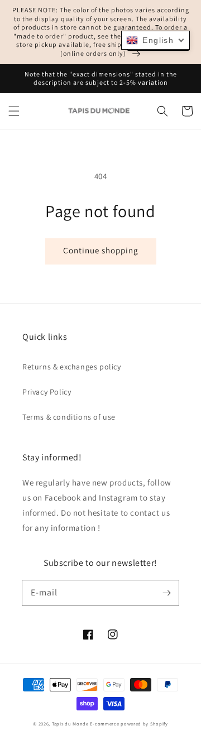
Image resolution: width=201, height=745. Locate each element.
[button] (14, 111)
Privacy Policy (46, 392)
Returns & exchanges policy (71, 367)
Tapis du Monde (70, 723)
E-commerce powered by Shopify (129, 723)
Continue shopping (100, 250)
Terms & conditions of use (69, 417)
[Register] (166, 592)
